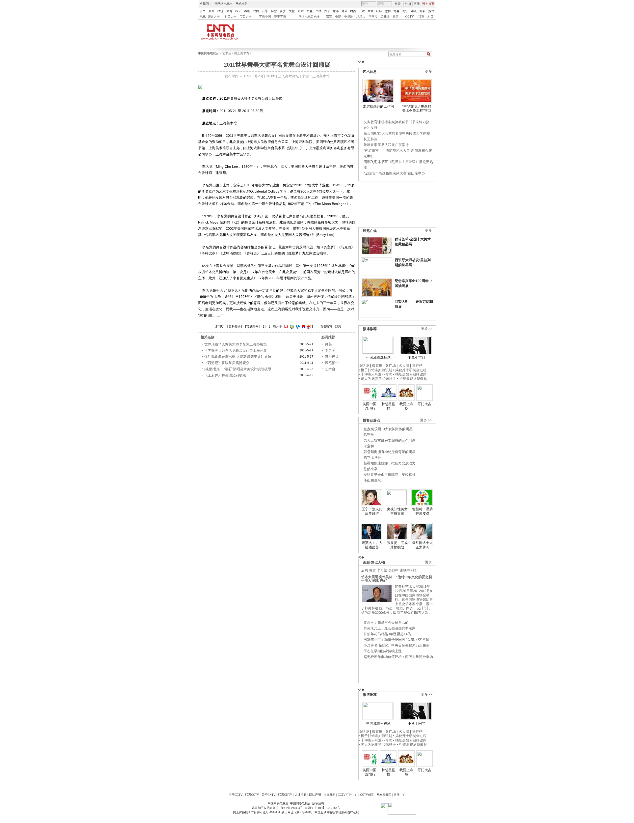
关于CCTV (236, 794)
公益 (310, 11)
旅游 (336, 11)
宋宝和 (369, 446)
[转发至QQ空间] (291, 326)
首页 (203, 11)
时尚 (353, 11)
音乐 (265, 11)
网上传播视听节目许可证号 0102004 (256, 812)
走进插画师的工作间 (378, 106)
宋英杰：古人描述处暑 (372, 545)
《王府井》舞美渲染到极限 (225, 375)
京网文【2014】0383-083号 (322, 808)
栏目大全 (231, 16)
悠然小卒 (370, 469)
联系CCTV (252, 794)
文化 (292, 11)
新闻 (211, 11)
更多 (428, 71)
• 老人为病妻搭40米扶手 (377, 379)
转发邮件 (252, 326)
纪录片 (360, 16)
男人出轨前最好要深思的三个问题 (390, 440)
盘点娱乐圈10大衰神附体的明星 (388, 429)
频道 (421, 16)
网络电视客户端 (309, 16)
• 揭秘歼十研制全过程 (409, 370)
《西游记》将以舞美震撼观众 (226, 363)
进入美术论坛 (288, 76)
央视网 (204, 3)
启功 (364, 570)
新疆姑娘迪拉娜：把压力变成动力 (390, 463)
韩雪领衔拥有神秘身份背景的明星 (390, 452)
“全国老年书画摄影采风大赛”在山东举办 (394, 173)
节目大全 (246, 16)
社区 (379, 11)
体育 (229, 11)
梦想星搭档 (388, 406)
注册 (408, 4)
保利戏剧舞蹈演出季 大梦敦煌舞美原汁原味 (237, 357)
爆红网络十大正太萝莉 (422, 545)
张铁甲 (405, 570)
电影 (338, 16)
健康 (344, 11)
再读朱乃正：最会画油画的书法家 (390, 628)
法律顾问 (329, 794)
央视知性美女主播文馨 (397, 511)
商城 (370, 11)
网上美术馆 (241, 53)
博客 (396, 11)
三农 (362, 11)
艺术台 (226, 53)
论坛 (405, 11)
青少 (283, 11)
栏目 (430, 16)
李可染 (382, 570)
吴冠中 (393, 570)
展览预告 (332, 363)
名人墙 (404, 366)
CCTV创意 (367, 794)
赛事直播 (280, 16)
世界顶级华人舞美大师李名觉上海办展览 (235, 344)
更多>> (426, 329)
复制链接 (234, 326)
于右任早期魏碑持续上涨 (383, 651)
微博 (388, 11)
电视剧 (348, 16)
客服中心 (400, 794)
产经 (318, 11)
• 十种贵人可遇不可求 (376, 374)
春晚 (247, 11)
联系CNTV (285, 794)
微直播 (377, 366)
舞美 (328, 344)
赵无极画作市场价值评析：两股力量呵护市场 (398, 657)
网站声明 (315, 794)
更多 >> (426, 420)
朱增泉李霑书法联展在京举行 (386, 145)
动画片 (373, 16)
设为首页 (428, 3)
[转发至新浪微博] (308, 326)
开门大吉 (424, 404)
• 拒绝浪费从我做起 (412, 379)
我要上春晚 (406, 406)
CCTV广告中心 (348, 794)
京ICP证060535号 (291, 808)
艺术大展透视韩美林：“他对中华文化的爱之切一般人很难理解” (396, 578)
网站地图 (241, 3)
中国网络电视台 (222, 3)
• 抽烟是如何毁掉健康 (409, 374)
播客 (396, 16)
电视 (203, 16)
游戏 (431, 11)
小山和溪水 (372, 480)
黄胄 (372, 570)
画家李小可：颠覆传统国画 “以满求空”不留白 (398, 640)
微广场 (390, 366)
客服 (417, 3)
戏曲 (256, 11)
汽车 (327, 11)
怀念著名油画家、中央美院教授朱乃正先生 (396, 645)
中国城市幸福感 (378, 358)
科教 (274, 11)
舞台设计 (332, 357)
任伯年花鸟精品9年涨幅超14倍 (387, 634)
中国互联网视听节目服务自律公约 (337, 812)
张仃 (414, 570)
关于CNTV (269, 794)
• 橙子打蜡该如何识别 (375, 370)
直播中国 (265, 16)
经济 (220, 11)
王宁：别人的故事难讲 (372, 511)
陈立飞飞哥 (372, 457)
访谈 (414, 11)
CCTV (409, 16)
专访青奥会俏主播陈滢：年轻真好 (390, 475)
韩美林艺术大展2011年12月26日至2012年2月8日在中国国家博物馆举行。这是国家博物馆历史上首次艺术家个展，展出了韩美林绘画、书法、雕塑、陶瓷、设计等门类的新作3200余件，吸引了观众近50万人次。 (397, 600)
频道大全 (214, 16)
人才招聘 (301, 794)
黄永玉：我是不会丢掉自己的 (386, 622)
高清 (329, 16)
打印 (219, 326)
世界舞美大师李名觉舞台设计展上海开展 (235, 350)
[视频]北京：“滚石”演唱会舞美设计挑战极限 (237, 369)
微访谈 (364, 366)
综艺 (238, 11)
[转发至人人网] (297, 326)
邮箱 (422, 11)
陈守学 (369, 435)
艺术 (301, 11)
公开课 (385, 16)
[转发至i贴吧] (302, 326)
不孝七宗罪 (416, 358)
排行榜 (417, 366)
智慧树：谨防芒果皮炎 (422, 511)
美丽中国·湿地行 (370, 406)
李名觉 (330, 350)
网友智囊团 (383, 794)
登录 (398, 4)
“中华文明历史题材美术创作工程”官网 (416, 108)
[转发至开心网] (285, 326)
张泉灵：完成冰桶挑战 (397, 545)
